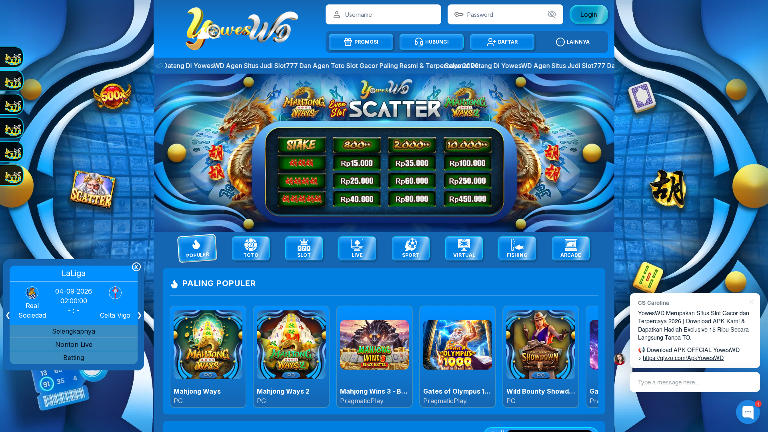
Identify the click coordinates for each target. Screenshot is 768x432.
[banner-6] (387, 153)
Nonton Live (73, 344)
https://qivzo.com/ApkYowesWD (683, 357)
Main (208, 356)
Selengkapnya (73, 331)
